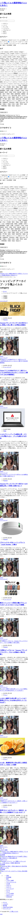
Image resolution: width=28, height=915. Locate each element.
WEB (7, 61)
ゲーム (6, 41)
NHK (22, 56)
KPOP (9, 56)
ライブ (23, 83)
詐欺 (13, 104)
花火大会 (22, 102)
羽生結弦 (11, 102)
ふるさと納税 (3, 850)
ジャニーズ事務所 (13, 73)
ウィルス (18, 66)
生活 (21, 97)
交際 (21, 87)
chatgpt (21, 51)
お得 (19, 68)
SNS (21, 58)
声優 (12, 90)
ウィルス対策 (21, 40)
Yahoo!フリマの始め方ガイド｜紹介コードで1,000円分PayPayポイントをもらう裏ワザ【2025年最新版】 (14, 372)
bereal (16, 51)
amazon (6, 51)
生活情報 (9, 45)
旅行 (4, 45)
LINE (14, 56)
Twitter (20, 60)
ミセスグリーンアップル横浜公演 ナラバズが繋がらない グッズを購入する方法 (13, 436)
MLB (18, 56)
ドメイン (5, 76)
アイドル (8, 63)
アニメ (10, 64)
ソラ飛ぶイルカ (13, 911)
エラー (6, 68)
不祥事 (9, 87)
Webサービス (12, 40)
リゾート (14, 85)
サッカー (14, 71)
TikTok (25, 58)
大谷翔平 (17, 90)
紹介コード (21, 100)
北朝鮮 (20, 88)
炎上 (5, 97)
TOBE (12, 60)
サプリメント (22, 71)
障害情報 (4, 105)
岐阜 (6, 92)
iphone (4, 56)
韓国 (9, 105)
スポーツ (20, 41)
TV (16, 60)
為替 (9, 97)
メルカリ (10, 83)
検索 (2, 121)
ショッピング (13, 41)
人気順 (5, 298)
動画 (16, 88)
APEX (11, 51)
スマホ (15, 75)
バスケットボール (17, 78)
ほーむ (5, 291)
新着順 (5, 296)
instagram (23, 55)
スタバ (3, 75)
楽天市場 (14, 95)
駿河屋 (5, 905)
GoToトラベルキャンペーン (11, 55)
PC (11, 58)
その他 (6, 43)
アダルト (22, 63)
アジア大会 (15, 63)
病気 (9, 99)
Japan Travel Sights (8, 907)
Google (12, 53)
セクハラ (21, 75)
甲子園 (5, 99)
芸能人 (5, 104)
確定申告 (18, 99)
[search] (15, 277)
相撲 (13, 99)
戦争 (14, 92)
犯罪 (17, 97)
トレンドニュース (14, 43)
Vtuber (25, 60)
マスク (20, 82)
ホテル (15, 82)
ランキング (7, 85)
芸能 (14, 45)
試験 (17, 104)
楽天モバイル (6, 95)
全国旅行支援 (9, 88)
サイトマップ (7, 908)
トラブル (11, 76)
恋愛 (10, 92)
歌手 (19, 95)
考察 (17, 102)
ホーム (5, 902)
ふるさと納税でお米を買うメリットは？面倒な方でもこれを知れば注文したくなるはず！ (13, 700)
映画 (8, 94)
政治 (24, 92)
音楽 (13, 105)
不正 (4, 87)
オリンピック (13, 68)
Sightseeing (4, 40)
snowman (15, 58)
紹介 (4, 100)
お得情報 (24, 68)
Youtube (24, 61)
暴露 (12, 94)
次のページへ (3, 847)
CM (8, 53)
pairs (7, 58)
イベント (20, 64)
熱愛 (13, 97)
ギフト (9, 70)
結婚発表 (5, 102)
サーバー (7, 71)
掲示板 (19, 92)
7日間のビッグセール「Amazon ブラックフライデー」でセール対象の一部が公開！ (13, 652)
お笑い (3, 70)
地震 (8, 90)
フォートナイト (16, 80)
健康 (25, 87)
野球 (21, 104)
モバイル (16, 83)
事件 (13, 87)
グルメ (14, 70)
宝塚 (22, 90)
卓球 (25, 88)
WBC (3, 61)
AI (2, 51)
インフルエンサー (9, 66)
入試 (3, 88)
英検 (9, 104)
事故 (17, 87)
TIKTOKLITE (5, 60)
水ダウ (24, 95)
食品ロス (18, 105)
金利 (25, 104)
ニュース (7, 78)
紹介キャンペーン (12, 100)
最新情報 (17, 94)
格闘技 (23, 94)
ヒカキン (7, 80)
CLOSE (2, 10)
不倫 (19, 85)
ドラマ (18, 76)
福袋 (24, 99)
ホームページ (8, 82)
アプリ (15, 64)
